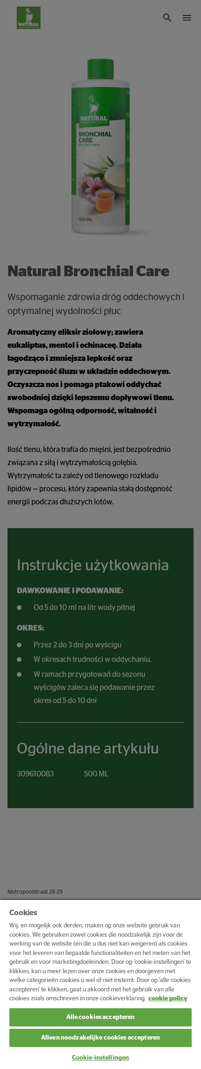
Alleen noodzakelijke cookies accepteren (100, 1038)
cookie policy (167, 999)
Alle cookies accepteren (100, 1017)
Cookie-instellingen (100, 1058)
